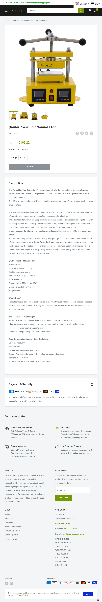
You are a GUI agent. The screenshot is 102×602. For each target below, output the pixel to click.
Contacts (9, 522)
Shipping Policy (11, 534)
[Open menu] (6, 11)
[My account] (90, 10)
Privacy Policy (11, 539)
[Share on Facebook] (77, 133)
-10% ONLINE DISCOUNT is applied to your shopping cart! (28, 2)
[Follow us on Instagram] (11, 583)
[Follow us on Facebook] (6, 583)
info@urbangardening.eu (73, 534)
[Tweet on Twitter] (86, 133)
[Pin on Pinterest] (82, 133)
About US (9, 518)
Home (7, 20)
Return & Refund (12, 530)
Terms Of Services (13, 526)
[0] (95, 10)
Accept (88, 594)
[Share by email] (91, 133)
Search (8, 514)
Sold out (29, 166)
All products (16, 20)
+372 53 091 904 (70, 528)
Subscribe (63, 497)
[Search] (81, 10)
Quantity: (13, 157)
